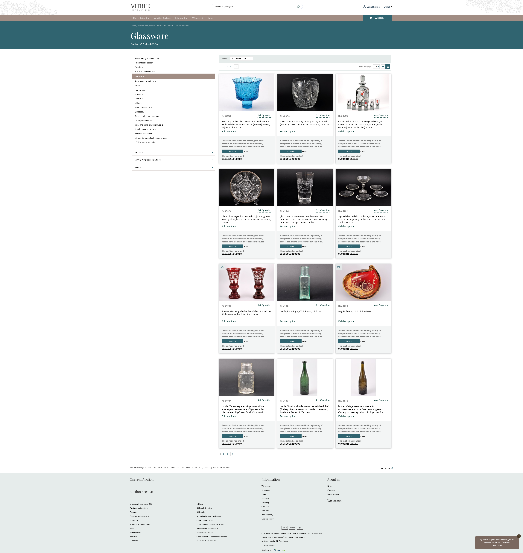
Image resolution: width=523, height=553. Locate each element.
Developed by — (267, 549)
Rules (210, 18)
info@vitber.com (268, 545)
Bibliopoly (139, 111)
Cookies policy (267, 518)
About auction (333, 494)
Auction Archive (141, 491)
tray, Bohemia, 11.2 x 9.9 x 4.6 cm (355, 311)
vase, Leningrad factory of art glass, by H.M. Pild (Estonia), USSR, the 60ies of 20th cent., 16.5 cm (304, 123)
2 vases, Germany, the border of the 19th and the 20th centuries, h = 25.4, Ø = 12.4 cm (246, 313)
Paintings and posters (144, 62)
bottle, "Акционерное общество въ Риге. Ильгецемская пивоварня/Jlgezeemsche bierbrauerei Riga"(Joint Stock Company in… (244, 409)
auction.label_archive (146, 25)
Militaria (138, 103)
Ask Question (264, 115)
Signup (376, 6)
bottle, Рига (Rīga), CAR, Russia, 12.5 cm (300, 311)
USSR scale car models (145, 142)
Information (271, 479)
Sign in (232, 151)
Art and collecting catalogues (147, 116)
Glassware (139, 76)
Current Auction (142, 479)
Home (133, 25)
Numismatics (140, 90)
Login (369, 6)
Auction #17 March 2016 (167, 25)
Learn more (497, 545)
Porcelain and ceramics (145, 71)
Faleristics (139, 98)
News (329, 486)
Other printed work (143, 120)
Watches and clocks (143, 133)
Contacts (265, 506)
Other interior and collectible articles (151, 137)
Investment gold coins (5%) (147, 58)
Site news (266, 490)
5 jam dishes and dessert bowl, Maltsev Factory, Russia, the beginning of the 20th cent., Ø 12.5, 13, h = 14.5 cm (362, 219)
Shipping (265, 502)
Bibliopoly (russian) (143, 107)
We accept (266, 486)
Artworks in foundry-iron (146, 81)
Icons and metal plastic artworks (149, 124)
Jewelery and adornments (146, 129)
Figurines (139, 67)
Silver (137, 85)
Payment (265, 498)
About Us (265, 510)
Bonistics (139, 94)
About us (333, 479)
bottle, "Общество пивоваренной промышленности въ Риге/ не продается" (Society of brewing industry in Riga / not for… (361, 409)
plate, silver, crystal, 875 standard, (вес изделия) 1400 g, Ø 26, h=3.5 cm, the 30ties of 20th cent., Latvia (246, 219)
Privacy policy (267, 514)
